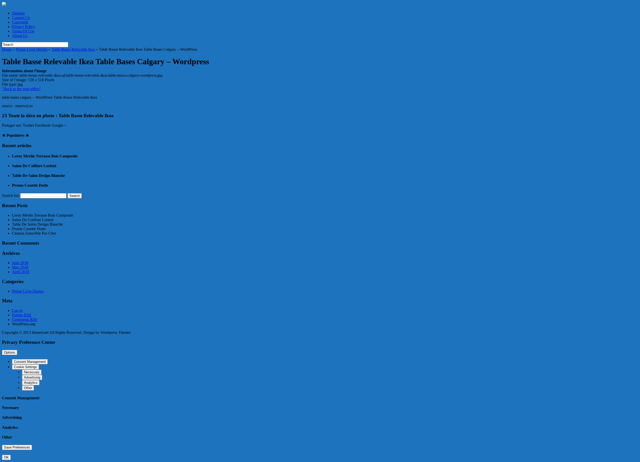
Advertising (32, 377)
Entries (21, 315)
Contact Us (21, 17)
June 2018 (20, 263)
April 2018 (20, 272)
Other (28, 388)
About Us (20, 35)
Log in (17, 310)
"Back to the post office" (21, 89)
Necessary (32, 372)
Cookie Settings (25, 367)
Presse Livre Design (32, 49)
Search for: (10, 195)
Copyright (20, 22)
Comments (24, 319)
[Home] (4, 4)
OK (6, 457)
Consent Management (30, 362)
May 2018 (20, 267)
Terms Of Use (23, 31)
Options (9, 352)
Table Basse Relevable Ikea (73, 49)
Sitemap (18, 13)
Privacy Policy (23, 26)
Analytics (31, 383)
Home (7, 49)
